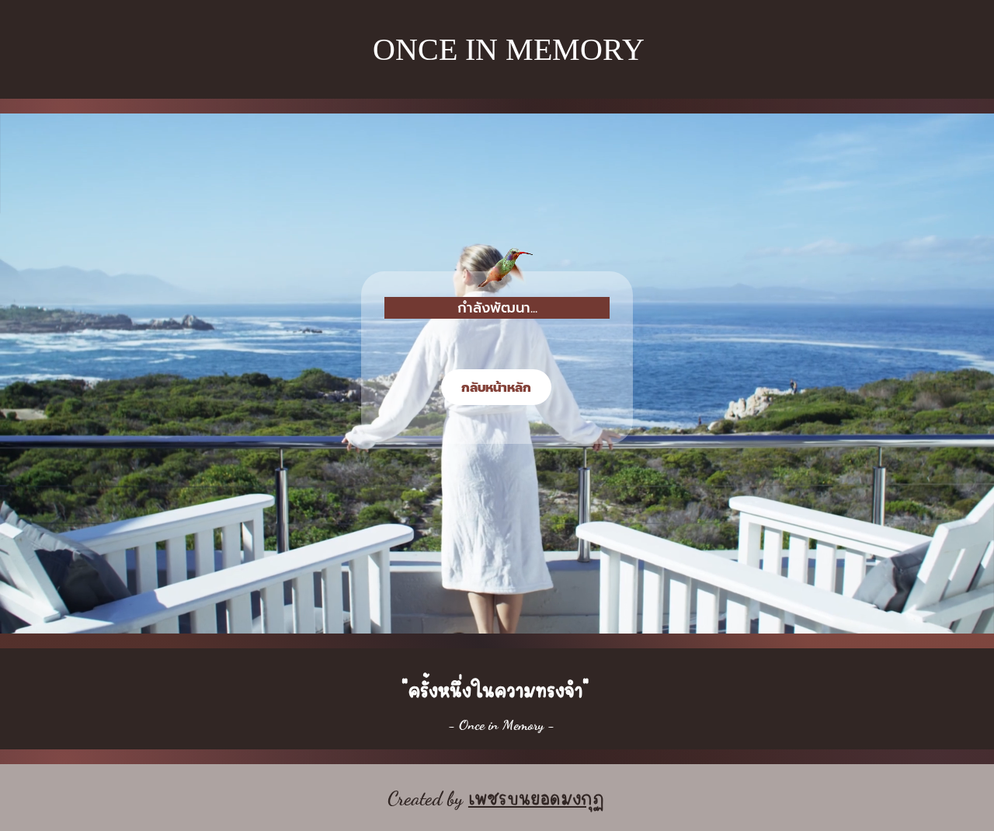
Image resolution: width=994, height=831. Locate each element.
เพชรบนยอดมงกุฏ (536, 795)
